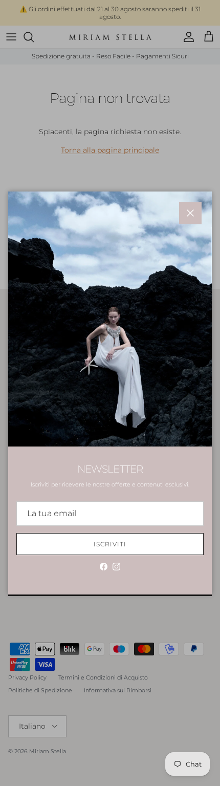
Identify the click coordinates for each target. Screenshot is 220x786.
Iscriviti (110, 544)
